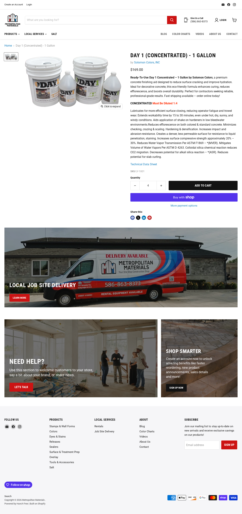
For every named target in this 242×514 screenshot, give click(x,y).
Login (29, 4)
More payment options (184, 205)
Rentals (98, 426)
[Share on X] (138, 218)
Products (11, 34)
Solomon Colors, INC (147, 62)
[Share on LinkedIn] (144, 218)
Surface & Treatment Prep (64, 452)
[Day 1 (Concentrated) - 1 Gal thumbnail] (11, 57)
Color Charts (181, 34)
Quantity (135, 177)
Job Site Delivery (104, 431)
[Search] (172, 20)
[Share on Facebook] (132, 218)
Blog (164, 34)
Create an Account (13, 4)
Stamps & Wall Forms (62, 426)
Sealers (53, 446)
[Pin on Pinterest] (149, 218)
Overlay (53, 457)
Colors (53, 431)
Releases (54, 441)
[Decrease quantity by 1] (134, 185)
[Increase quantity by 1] (161, 185)
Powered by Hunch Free (16, 503)
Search (8, 496)
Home (8, 45)
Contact (232, 34)
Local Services (34, 34)
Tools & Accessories (61, 462)
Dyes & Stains (57, 436)
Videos (200, 34)
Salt (54, 34)
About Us (215, 34)
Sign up (229, 445)
